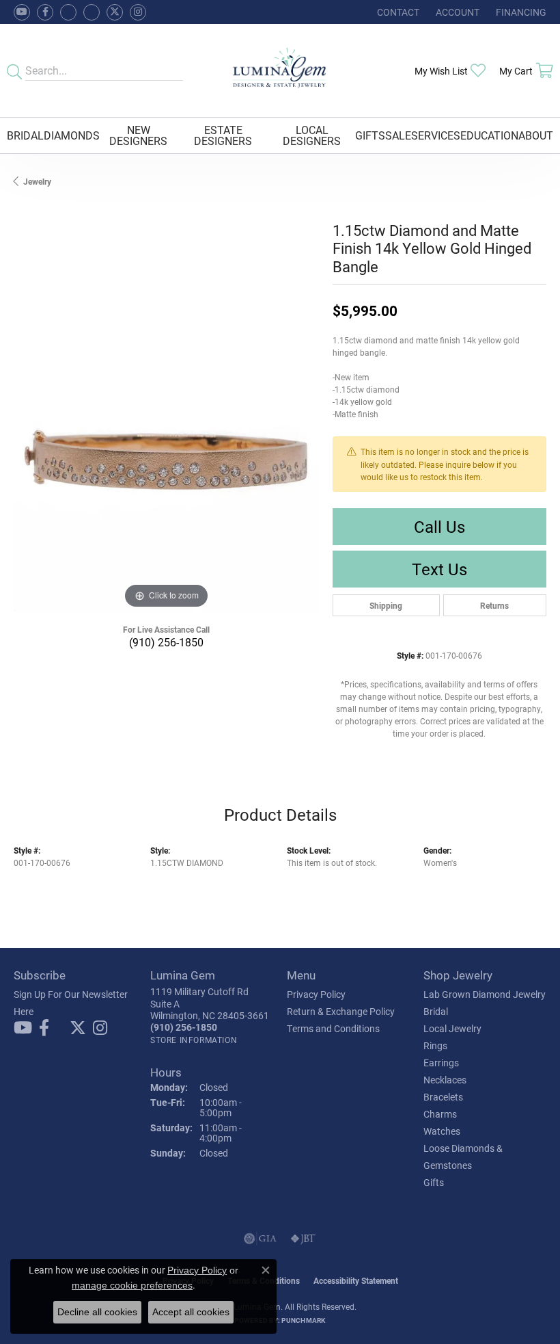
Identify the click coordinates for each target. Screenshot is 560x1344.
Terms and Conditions (333, 1028)
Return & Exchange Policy (341, 1011)
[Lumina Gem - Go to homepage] (280, 70)
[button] (456, 12)
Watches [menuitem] (441, 1130)
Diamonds (72, 135)
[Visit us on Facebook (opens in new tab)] (68, 12)
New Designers (138, 135)
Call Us (439, 527)
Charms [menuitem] (440, 1113)
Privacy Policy (316, 994)
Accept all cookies (190, 1311)
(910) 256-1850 (166, 642)
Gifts (370, 135)
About (535, 135)
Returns (494, 605)
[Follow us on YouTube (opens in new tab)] (22, 12)
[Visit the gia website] (260, 1238)
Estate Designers (223, 135)
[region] (166, 459)
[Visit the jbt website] (303, 1238)
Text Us (439, 569)
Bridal (25, 135)
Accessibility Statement (355, 1280)
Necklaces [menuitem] (444, 1079)
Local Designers (312, 135)
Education (489, 135)
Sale (398, 135)
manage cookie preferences (132, 1285)
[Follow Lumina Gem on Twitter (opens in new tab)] (115, 12)
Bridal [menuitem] (435, 1011)
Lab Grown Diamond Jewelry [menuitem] (484, 994)
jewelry (37, 181)
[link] (396, 12)
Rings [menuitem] (435, 1045)
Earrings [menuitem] (441, 1062)
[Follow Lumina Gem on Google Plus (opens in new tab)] (91, 12)
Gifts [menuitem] (433, 1182)
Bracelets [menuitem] (443, 1096)
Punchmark (303, 1320)
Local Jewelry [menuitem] (452, 1028)
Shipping (385, 605)
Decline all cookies (97, 1311)
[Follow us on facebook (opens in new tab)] (45, 12)
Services (435, 135)
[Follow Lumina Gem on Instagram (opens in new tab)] (138, 12)
